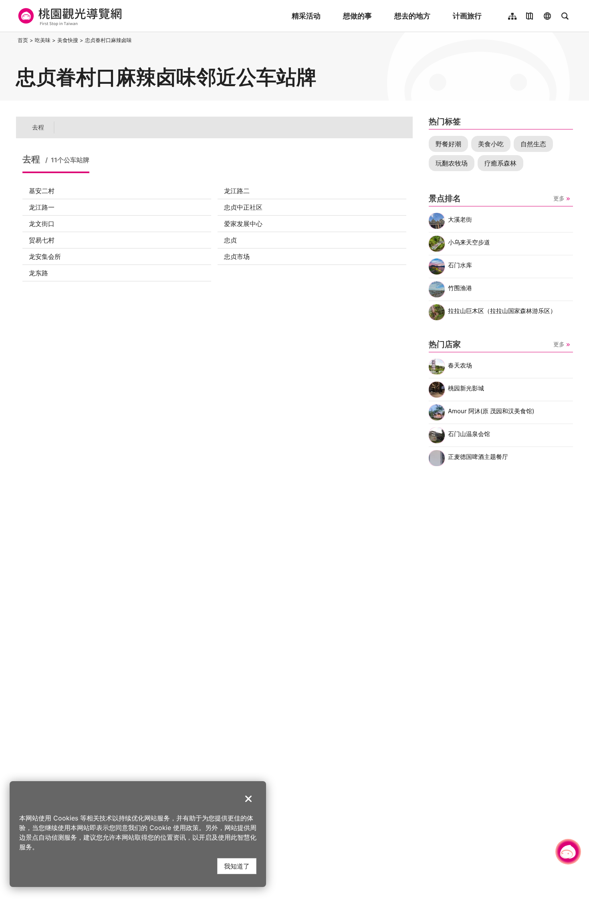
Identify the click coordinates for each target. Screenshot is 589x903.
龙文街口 (41, 224)
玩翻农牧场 (452, 163)
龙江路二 (237, 191)
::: (13, 40)
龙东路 (38, 273)
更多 (559, 198)
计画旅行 (467, 16)
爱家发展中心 (243, 224)
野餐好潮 (448, 144)
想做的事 (357, 16)
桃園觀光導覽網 (68, 16)
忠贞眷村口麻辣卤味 (108, 40)
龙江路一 (41, 207)
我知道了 (237, 866)
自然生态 (533, 144)
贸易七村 (41, 240)
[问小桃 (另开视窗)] (568, 852)
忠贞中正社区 (243, 207)
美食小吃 (491, 144)
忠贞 (230, 240)
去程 (38, 127)
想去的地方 (412, 16)
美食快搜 (67, 40)
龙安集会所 (45, 257)
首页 (23, 40)
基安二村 (41, 191)
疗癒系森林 (500, 163)
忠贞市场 (237, 257)
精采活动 (306, 16)
